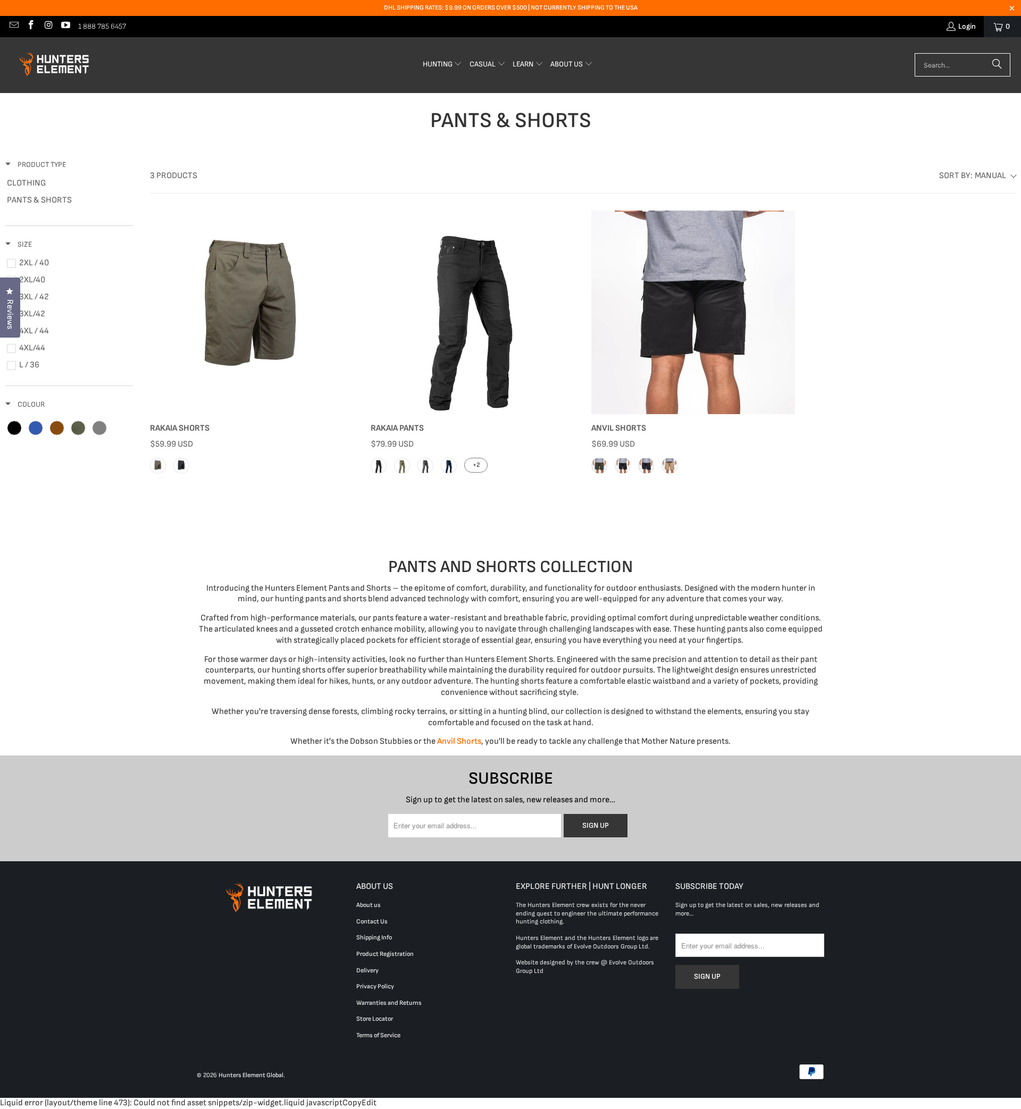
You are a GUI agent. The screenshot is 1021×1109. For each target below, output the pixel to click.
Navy (449, 466)
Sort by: (972, 176)
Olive (402, 466)
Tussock (669, 466)
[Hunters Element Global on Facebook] (31, 26)
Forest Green (599, 466)
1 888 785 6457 (102, 26)
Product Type (41, 164)
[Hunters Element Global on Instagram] (48, 26)
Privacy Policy (375, 986)
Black (181, 466)
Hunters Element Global (251, 1075)
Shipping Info (374, 938)
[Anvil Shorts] (693, 312)
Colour (30, 404)
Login (967, 26)
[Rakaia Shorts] (252, 312)
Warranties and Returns (389, 1003)
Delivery (367, 970)
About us (368, 905)
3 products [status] (173, 176)
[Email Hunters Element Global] (13, 26)
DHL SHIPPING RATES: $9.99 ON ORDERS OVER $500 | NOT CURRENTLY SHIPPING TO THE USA (511, 8)
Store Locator (374, 1019)
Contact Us (372, 922)
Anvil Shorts (459, 741)
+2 (476, 465)
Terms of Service (378, 1035)
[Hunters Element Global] (56, 65)
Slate (425, 466)
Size (24, 244)
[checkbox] (67, 183)
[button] (443, 65)
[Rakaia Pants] (472, 312)
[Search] (997, 65)
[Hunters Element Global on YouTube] (65, 26)
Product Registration (385, 954)
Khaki (158, 466)
